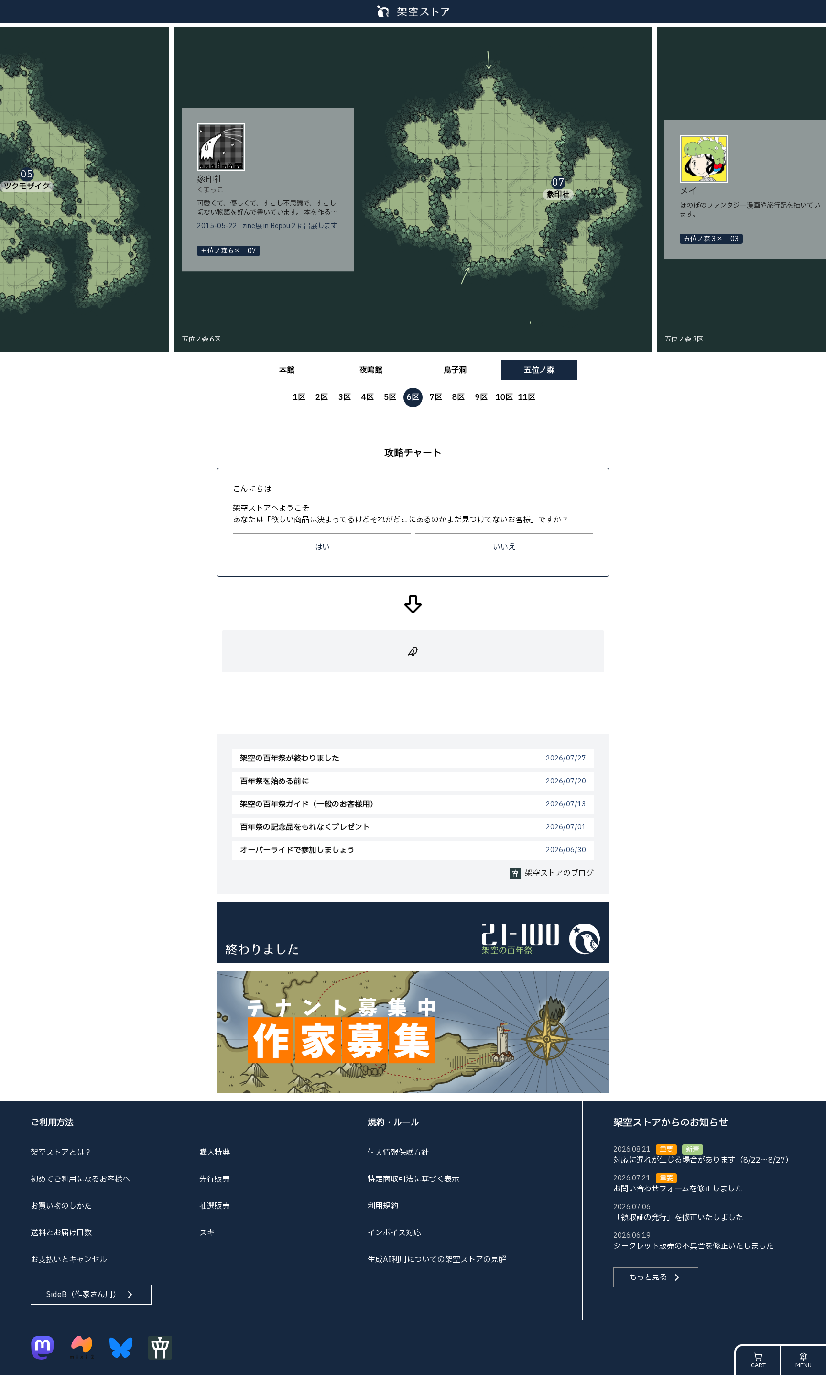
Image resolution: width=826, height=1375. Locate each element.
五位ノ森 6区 (201, 339)
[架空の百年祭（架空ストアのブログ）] (413, 932)
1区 (299, 397)
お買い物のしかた (61, 1206)
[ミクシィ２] (82, 1348)
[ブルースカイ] (121, 1348)
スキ (207, 1233)
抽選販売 (214, 1206)
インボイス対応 (394, 1233)
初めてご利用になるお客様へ (80, 1179)
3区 (344, 397)
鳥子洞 (455, 370)
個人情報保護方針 (398, 1152)
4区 (367, 397)
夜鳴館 (370, 370)
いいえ (504, 547)
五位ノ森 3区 (684, 339)
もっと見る (648, 1277)
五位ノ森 (539, 370)
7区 (436, 397)
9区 (481, 397)
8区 (458, 397)
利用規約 (383, 1206)
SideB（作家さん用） (83, 1294)
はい (322, 547)
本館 (286, 370)
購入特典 (214, 1152)
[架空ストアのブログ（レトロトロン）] (160, 1348)
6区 (413, 397)
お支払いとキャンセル (69, 1259)
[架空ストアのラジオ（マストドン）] (42, 1348)
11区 (526, 397)
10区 (504, 397)
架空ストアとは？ (61, 1152)
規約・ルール (393, 1122)
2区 (321, 397)
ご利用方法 (52, 1122)
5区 (390, 397)
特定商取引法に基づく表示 (413, 1179)
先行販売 (214, 1179)
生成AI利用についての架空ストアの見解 (437, 1259)
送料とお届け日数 (61, 1233)
